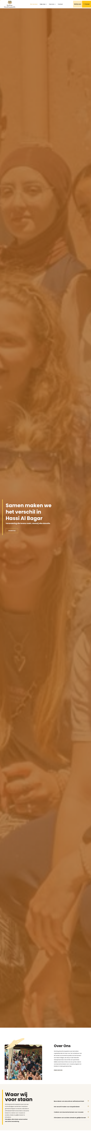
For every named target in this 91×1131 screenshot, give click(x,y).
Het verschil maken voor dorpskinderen (67, 1106)
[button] (71, 1101)
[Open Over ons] (55, 4)
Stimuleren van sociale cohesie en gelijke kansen (70, 1117)
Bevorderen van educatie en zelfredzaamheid (69, 1101)
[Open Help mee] (46, 4)
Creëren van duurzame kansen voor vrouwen (68, 1112)
